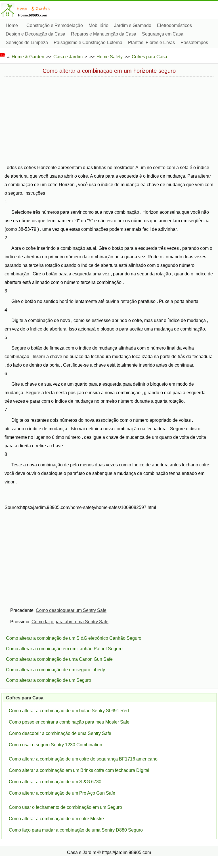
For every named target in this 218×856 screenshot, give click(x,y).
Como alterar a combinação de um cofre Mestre (56, 818)
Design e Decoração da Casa (35, 34)
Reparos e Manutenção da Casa (103, 34)
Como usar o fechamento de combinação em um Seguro (65, 807)
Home (12, 25)
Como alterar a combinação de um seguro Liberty (55, 669)
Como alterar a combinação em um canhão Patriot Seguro (64, 648)
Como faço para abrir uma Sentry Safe (70, 621)
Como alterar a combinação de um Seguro (48, 680)
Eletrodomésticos (174, 25)
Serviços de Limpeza (27, 42)
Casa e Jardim (68, 56)
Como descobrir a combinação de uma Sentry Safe (60, 733)
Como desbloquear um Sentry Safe (71, 610)
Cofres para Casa (149, 56)
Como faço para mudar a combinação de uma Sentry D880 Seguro (76, 830)
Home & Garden (28, 56)
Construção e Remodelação (54, 25)
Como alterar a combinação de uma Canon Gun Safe (59, 659)
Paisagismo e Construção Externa (88, 42)
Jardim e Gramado (132, 25)
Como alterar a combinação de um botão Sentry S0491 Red (69, 710)
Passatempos (194, 42)
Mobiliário (98, 25)
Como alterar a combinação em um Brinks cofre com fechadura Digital (79, 770)
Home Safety (110, 56)
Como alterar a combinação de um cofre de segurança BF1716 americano (83, 759)
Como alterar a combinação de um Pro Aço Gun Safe (62, 793)
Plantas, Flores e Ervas (151, 42)
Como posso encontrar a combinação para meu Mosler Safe (69, 722)
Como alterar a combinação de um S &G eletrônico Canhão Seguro (73, 638)
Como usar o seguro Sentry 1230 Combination (55, 744)
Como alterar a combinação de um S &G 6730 (55, 781)
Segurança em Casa (162, 34)
